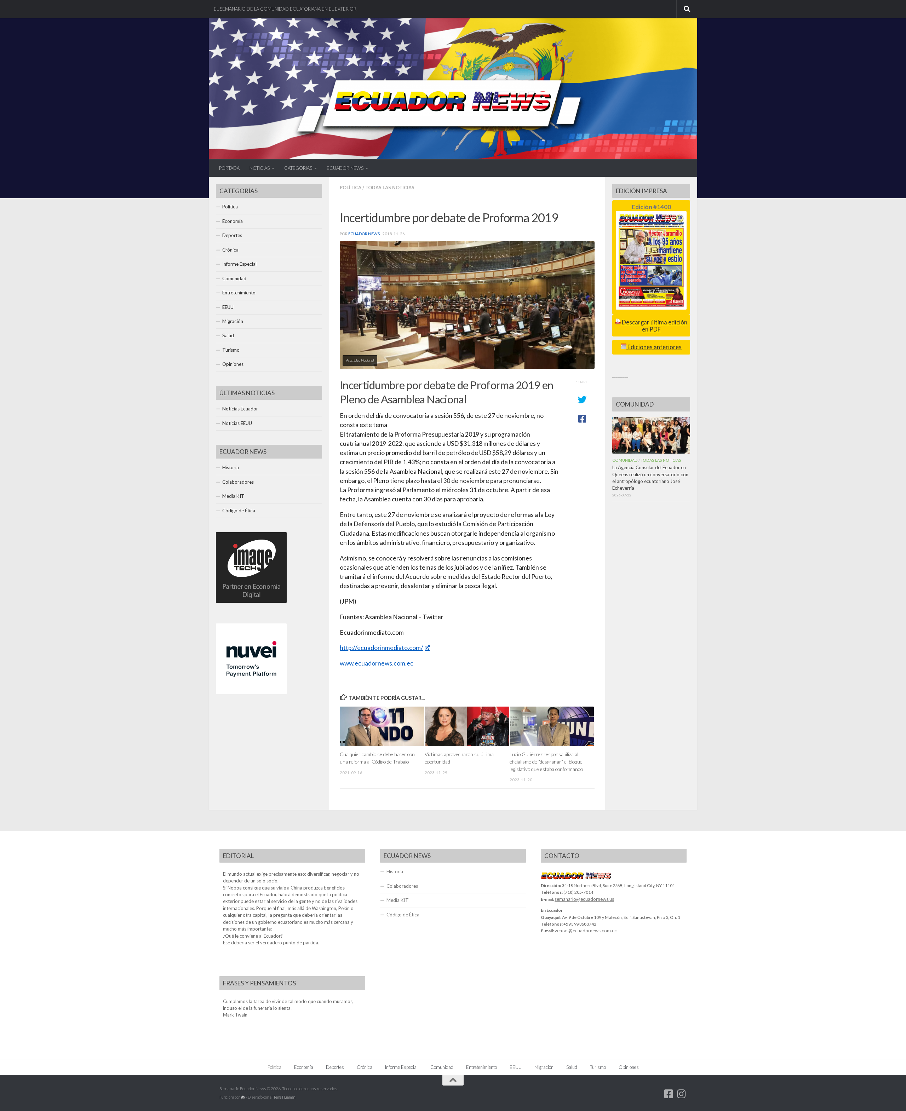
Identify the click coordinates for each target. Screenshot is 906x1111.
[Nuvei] (251, 692)
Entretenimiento (239, 292)
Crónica (230, 250)
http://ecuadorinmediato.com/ (381, 647)
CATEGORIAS (298, 168)
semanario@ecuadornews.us (584, 899)
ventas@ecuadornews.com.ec (586, 930)
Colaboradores (238, 482)
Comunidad (234, 278)
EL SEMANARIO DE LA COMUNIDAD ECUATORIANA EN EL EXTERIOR (285, 9)
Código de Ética (238, 510)
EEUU (228, 307)
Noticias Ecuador (240, 408)
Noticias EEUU (237, 423)
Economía (232, 221)
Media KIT (233, 496)
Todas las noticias (389, 187)
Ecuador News (364, 233)
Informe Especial (239, 264)
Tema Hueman (284, 1097)
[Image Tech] (251, 601)
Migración (232, 321)
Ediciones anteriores (654, 347)
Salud (228, 335)
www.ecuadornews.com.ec (376, 663)
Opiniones (232, 364)
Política (350, 187)
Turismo (231, 350)
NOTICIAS (260, 168)
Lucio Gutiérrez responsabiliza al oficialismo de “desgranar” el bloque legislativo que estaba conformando (546, 761)
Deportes (232, 235)
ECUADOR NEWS (345, 168)
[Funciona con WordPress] (243, 1097)
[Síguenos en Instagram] (682, 1094)
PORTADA (229, 168)
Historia (230, 467)
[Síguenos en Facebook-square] (669, 1094)
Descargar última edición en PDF (654, 326)
